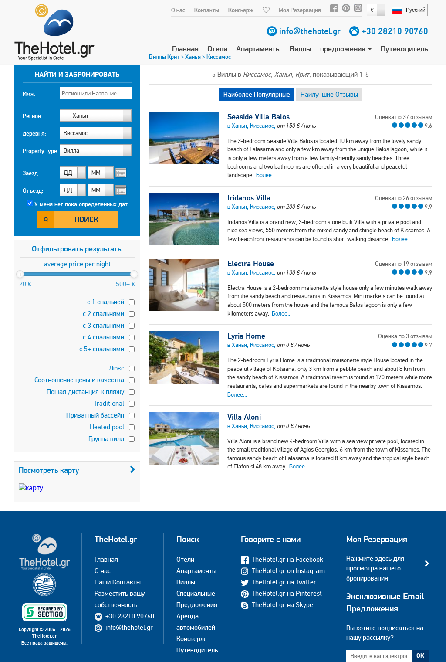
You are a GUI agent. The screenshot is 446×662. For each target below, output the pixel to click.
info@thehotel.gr (310, 31)
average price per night (77, 264)
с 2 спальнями (103, 313)
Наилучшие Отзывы (329, 94)
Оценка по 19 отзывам (403, 264)
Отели (217, 49)
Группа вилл (106, 439)
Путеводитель (404, 49)
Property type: (41, 151)
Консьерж (240, 10)
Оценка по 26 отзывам (403, 198)
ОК (420, 655)
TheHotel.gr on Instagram (288, 571)
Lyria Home (246, 336)
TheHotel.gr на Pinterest (287, 593)
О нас (178, 10)
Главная (185, 49)
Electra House (250, 263)
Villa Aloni (244, 417)
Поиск (86, 219)
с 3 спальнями (103, 325)
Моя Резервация (300, 10)
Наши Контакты (118, 582)
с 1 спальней (105, 302)
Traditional (109, 403)
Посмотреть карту (49, 470)
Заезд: (31, 173)
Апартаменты (258, 49)
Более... (266, 175)
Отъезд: (33, 190)
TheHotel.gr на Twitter (284, 582)
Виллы (300, 49)
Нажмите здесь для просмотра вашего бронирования (375, 568)
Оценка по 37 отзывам (403, 117)
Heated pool (107, 427)
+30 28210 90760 (395, 31)
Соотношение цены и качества (79, 380)
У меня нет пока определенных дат (81, 204)
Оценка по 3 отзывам (405, 336)
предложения (344, 49)
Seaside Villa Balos (258, 117)
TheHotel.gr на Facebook (287, 559)
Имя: (29, 94)
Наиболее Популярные (256, 94)
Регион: (33, 116)
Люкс (116, 368)
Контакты (206, 10)
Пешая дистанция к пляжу (85, 391)
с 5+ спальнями (101, 349)
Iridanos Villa (248, 198)
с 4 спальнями (103, 337)
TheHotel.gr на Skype (282, 605)
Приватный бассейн (95, 415)
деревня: (34, 133)
